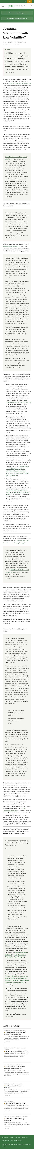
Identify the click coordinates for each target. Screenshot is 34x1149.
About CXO (5, 1137)
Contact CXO (18, 1140)
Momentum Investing (17, 44)
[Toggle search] (31, 6)
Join (29, 1)
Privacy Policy (23, 1137)
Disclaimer (13, 1137)
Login (25, 1)
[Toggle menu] (2, 6)
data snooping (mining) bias (11, 246)
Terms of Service (7, 1140)
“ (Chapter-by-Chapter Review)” (17, 471)
